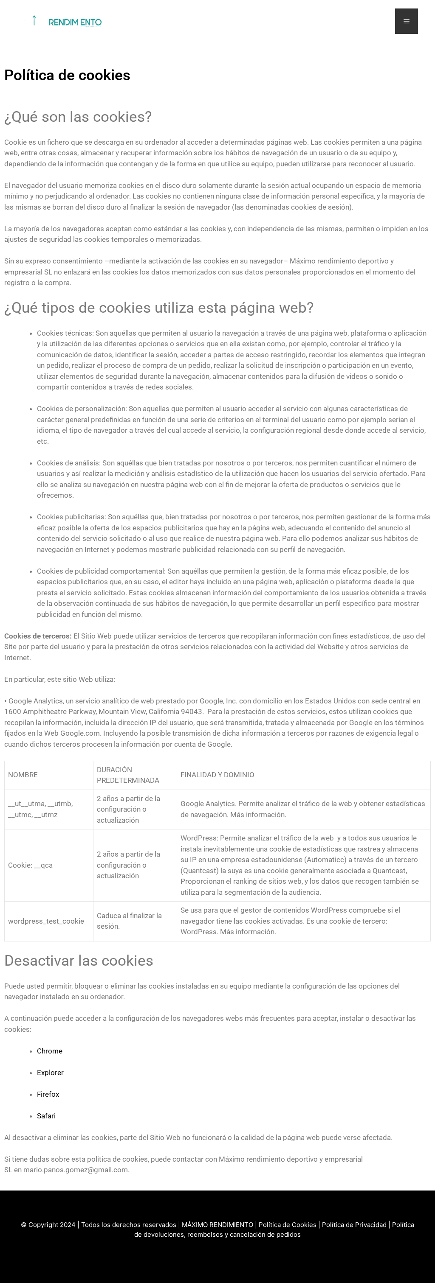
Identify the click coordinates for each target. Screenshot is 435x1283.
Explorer (50, 1072)
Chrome (49, 1051)
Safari (46, 1116)
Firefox (48, 1094)
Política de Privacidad (354, 1225)
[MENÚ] (406, 21)
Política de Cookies (287, 1225)
